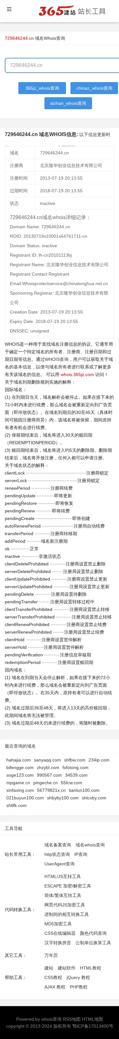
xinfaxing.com (20, 790)
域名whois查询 (90, 844)
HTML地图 (92, 1019)
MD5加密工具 (58, 923)
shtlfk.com (16, 805)
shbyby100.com (63, 797)
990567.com (49, 775)
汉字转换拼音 (57, 942)
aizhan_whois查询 (68, 103)
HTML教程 (90, 967)
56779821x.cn (51, 790)
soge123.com (20, 775)
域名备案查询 (57, 844)
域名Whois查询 (50, 38)
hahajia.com (18, 759)
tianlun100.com (84, 790)
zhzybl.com (48, 767)
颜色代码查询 (93, 933)
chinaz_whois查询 (94, 88)
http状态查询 (57, 854)
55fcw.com (71, 782)
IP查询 (80, 854)
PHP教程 (79, 986)
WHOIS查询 (57, 359)
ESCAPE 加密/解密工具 (67, 885)
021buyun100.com (25, 797)
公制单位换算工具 (93, 942)
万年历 (51, 955)
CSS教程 (53, 977)
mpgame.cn (18, 782)
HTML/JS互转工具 (62, 876)
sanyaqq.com (47, 759)
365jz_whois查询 (42, 88)
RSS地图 (72, 1019)
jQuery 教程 (78, 977)
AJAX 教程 (54, 986)
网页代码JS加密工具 (64, 904)
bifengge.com (20, 767)
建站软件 (67, 967)
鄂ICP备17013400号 (92, 1026)
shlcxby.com (94, 797)
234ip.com (99, 759)
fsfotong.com (76, 767)
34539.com (76, 775)
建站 (48, 967)
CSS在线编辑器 (60, 933)
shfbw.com (74, 759)
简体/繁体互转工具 (62, 895)
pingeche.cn (45, 782)
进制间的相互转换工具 (66, 914)
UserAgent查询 (59, 863)
